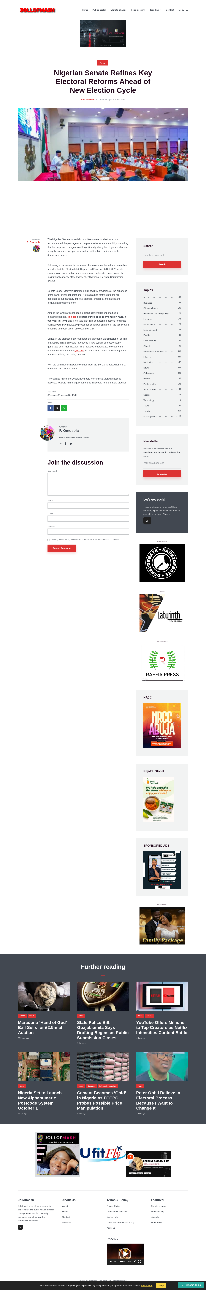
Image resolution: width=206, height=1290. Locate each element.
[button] (125, 1254)
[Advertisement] (103, 210)
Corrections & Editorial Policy (120, 1222)
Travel (146, 405)
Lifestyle (147, 357)
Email (51, 513)
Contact (170, 10)
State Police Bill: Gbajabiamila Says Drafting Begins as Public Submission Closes (103, 1030)
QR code (79, 350)
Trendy (146, 411)
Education (148, 324)
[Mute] (134, 1261)
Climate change (119, 10)
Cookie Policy (113, 1217)
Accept (161, 1285)
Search (162, 264)
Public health (99, 10)
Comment (52, 471)
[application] (125, 1254)
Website (51, 526)
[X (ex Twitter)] (147, 520)
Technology (148, 400)
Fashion (147, 335)
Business (147, 303)
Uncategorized (150, 416)
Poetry (146, 378)
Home (85, 10)
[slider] (122, 1261)
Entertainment (150, 330)
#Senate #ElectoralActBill (62, 395)
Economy (147, 319)
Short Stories (149, 389)
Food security (138, 10)
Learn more (146, 1285)
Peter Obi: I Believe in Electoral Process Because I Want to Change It (158, 1100)
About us (111, 1228)
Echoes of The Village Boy (155, 313)
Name (51, 500)
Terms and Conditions (117, 1211)
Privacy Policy (113, 1206)
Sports (146, 395)
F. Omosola (69, 431)
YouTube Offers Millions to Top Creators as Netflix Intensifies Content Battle (162, 1027)
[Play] (110, 1261)
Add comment (88, 99)
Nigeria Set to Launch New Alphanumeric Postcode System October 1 (40, 1100)
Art (144, 297)
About (65, 1206)
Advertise (66, 1222)
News (102, 63)
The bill (72, 317)
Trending (154, 10)
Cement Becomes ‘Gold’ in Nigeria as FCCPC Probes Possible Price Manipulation (101, 1100)
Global (146, 346)
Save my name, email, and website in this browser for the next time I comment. (85, 539)
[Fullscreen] (139, 1261)
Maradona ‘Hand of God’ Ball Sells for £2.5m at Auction (42, 1027)
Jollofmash (92, 1281)
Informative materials (153, 351)
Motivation (148, 362)
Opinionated (149, 373)
